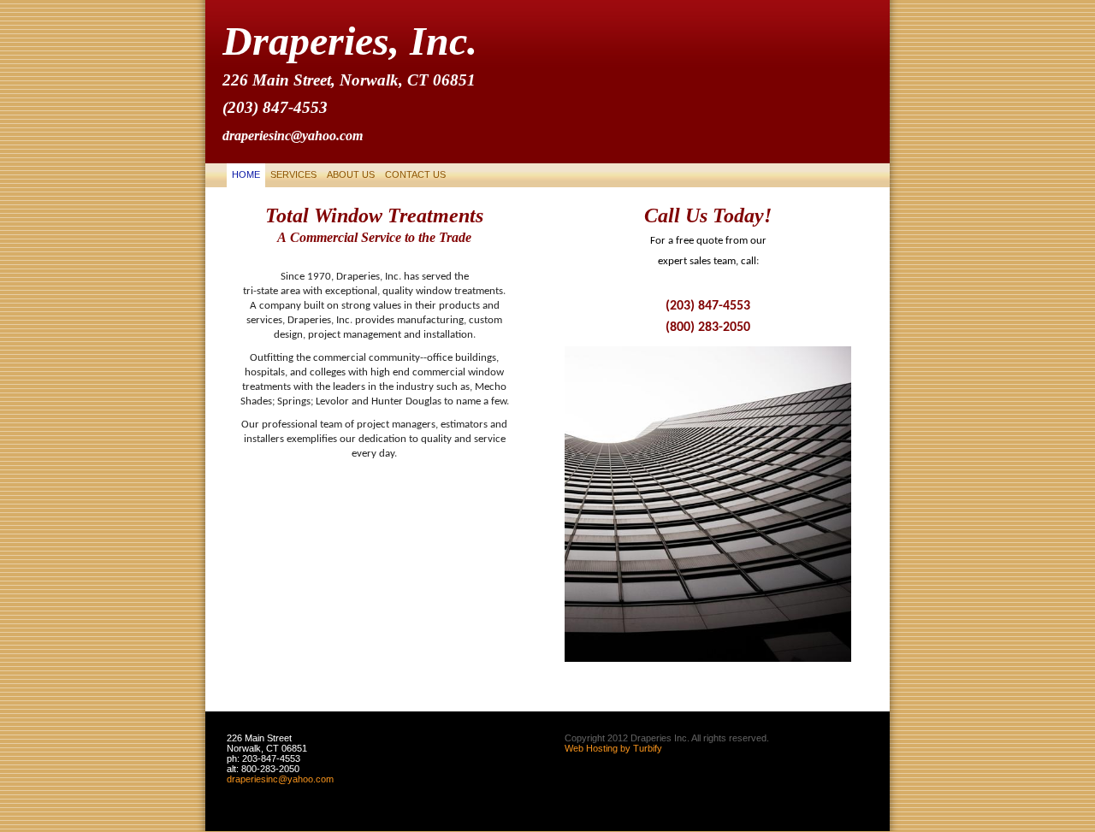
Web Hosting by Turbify (613, 748)
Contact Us (415, 174)
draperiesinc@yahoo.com (280, 779)
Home (246, 174)
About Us (351, 174)
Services (293, 174)
